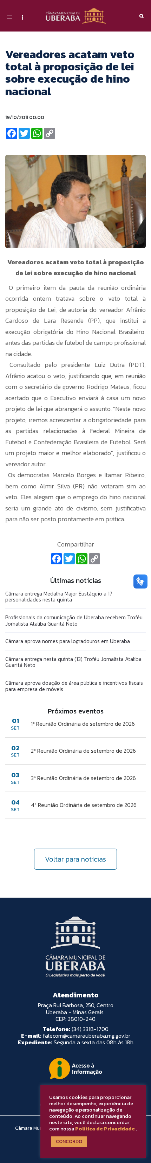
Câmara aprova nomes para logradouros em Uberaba (67, 641)
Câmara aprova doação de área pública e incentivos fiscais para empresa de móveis (74, 686)
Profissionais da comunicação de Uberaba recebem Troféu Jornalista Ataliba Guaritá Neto (74, 620)
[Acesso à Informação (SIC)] (75, 1068)
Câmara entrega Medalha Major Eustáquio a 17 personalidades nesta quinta (58, 597)
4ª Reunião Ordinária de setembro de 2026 (84, 805)
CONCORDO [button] (69, 1141)
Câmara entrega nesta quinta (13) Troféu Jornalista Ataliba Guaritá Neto (73, 662)
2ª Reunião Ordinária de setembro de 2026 (83, 750)
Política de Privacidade (105, 1129)
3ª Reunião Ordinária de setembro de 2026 (83, 778)
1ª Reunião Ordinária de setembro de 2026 (83, 723)
